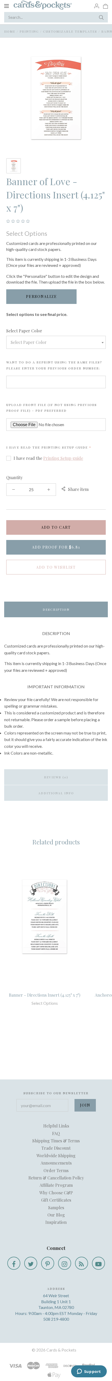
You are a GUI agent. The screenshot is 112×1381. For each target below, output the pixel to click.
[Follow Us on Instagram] (64, 1263)
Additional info (56, 793)
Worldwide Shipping (56, 1155)
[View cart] (105, 6)
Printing (29, 31)
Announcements (56, 1163)
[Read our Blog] (81, 1263)
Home (9, 31)
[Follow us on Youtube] (98, 1263)
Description (56, 609)
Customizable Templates (70, 31)
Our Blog (56, 1215)
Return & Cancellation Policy (56, 1177)
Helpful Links (56, 1126)
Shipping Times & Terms (56, 1140)
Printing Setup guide (64, 447)
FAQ (56, 1133)
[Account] (96, 6)
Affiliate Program (56, 1185)
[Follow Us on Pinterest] (47, 1263)
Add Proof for (56, 547)
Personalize (41, 296)
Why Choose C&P (56, 1192)
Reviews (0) (56, 777)
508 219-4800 (56, 1319)
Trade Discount (56, 1148)
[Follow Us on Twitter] (30, 1263)
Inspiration (56, 1222)
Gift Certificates (56, 1200)
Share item (78, 489)
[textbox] (56, 342)
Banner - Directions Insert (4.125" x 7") (44, 995)
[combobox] (56, 342)
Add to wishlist (56, 567)
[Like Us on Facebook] (13, 1263)
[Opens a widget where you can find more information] (89, 1371)
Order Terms (56, 1170)
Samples (56, 1207)
